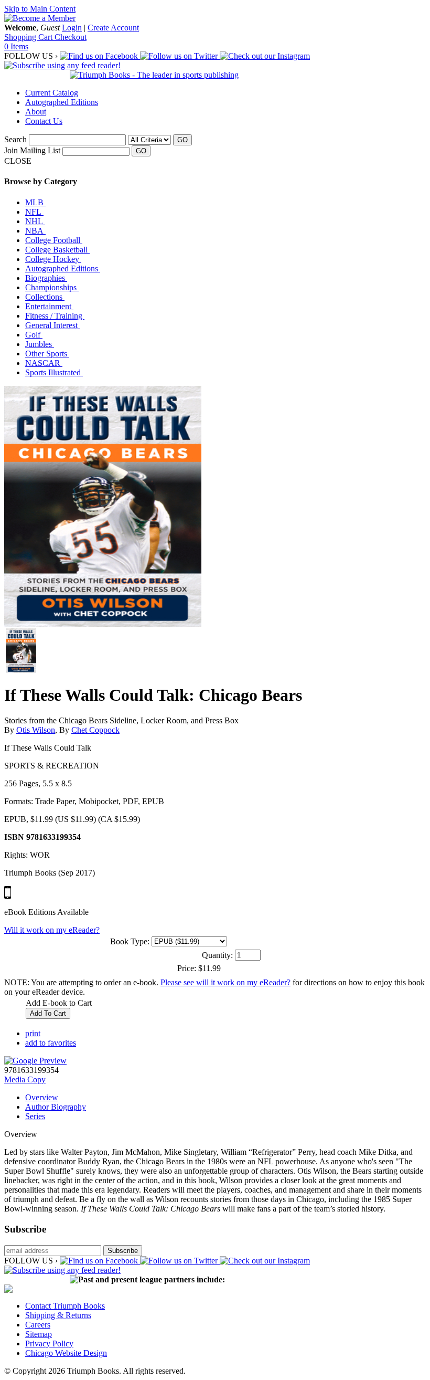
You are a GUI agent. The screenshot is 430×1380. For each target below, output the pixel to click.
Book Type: (129, 941)
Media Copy (25, 1079)
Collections (44, 296)
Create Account (113, 27)
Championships (52, 287)
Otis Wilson (35, 729)
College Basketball (57, 249)
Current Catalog (51, 92)
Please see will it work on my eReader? (225, 982)
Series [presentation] (35, 1116)
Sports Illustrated (54, 372)
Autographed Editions (61, 102)
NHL (35, 221)
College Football (53, 240)
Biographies (46, 277)
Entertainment (49, 306)
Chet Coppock (95, 729)
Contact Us (43, 121)
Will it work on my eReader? (52, 929)
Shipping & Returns (58, 1315)
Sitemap (38, 1334)
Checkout (71, 37)
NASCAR (43, 363)
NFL (34, 211)
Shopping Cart (29, 37)
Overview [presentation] (41, 1097)
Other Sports (47, 353)
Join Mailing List (32, 150)
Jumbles (39, 344)
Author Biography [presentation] (55, 1106)
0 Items (16, 46)
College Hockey (53, 259)
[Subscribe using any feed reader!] (62, 65)
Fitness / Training (54, 315)
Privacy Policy (49, 1343)
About (35, 111)
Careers (37, 1324)
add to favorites (50, 1042)
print (32, 1033)
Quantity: (217, 955)
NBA (35, 230)
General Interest (52, 325)
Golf (33, 334)
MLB (35, 202)
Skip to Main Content (40, 8)
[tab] (225, 1097)
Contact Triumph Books (65, 1305)
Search (15, 139)
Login (72, 27)
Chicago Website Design (66, 1353)
